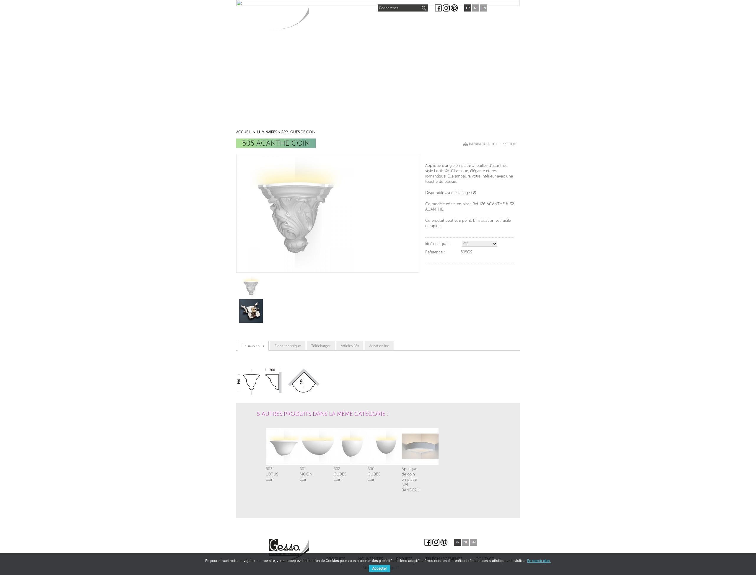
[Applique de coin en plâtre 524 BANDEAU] (410, 446)
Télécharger (320, 346)
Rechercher (388, 8)
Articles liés (350, 346)
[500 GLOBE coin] (376, 446)
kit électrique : (437, 244)
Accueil (243, 132)
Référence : (435, 252)
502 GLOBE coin (340, 474)
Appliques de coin (298, 132)
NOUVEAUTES (360, 19)
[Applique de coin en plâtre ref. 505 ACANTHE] (251, 287)
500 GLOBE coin (374, 474)
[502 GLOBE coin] (342, 446)
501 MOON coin (306, 474)
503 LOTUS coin (272, 474)
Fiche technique (288, 346)
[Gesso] (289, 17)
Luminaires (267, 132)
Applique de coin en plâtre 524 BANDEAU (410, 479)
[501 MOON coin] (308, 446)
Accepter (379, 568)
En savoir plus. (539, 561)
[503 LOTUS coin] (275, 446)
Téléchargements (430, 21)
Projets (391, 21)
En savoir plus (253, 346)
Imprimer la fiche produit (493, 144)
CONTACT (470, 21)
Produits (325, 21)
